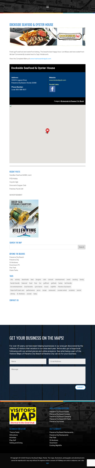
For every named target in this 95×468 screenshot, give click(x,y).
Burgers (38, 279)
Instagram (13, 317)
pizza (38, 290)
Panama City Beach (64, 287)
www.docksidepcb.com (57, 80)
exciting (75, 279)
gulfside (53, 283)
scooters (72, 290)
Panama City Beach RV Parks (60, 419)
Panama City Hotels (57, 421)
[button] (47, 131)
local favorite (28, 287)
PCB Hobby (14, 179)
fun (40, 283)
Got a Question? (15, 306)
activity (17, 279)
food (30, 283)
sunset (29, 294)
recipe (44, 290)
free (35, 283)
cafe (44, 279)
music (46, 287)
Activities (13, 437)
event (68, 279)
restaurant (52, 290)
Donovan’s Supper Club (18, 185)
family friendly (14, 283)
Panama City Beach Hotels (59, 412)
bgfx (47, 463)
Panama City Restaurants (59, 435)
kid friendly (68, 283)
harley (60, 283)
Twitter (12, 314)
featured (24, 283)
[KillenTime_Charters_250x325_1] (24, 237)
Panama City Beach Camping (60, 416)
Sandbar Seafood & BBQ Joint (21, 175)
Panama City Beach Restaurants (61, 432)
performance (30, 290)
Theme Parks (14, 432)
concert (50, 279)
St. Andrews (21, 294)
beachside (25, 279)
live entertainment (16, 287)
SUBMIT (80, 387)
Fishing (12, 443)
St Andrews (54, 440)
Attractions (14, 435)
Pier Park (53, 437)
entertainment (60, 279)
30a (11, 279)
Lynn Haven (38, 287)
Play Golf (13, 440)
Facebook (13, 312)
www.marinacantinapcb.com (40, 59)
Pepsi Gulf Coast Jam (17, 290)
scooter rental (62, 290)
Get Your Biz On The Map (19, 309)
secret (79, 290)
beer (32, 279)
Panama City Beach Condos (60, 414)
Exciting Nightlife (56, 445)
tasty (35, 294)
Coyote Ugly (14, 182)
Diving (20, 443)
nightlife (53, 287)
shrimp (12, 294)
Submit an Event (16, 304)
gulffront (46, 283)
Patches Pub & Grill (16, 189)
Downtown (53, 443)
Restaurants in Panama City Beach (72, 101)
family (82, 279)
